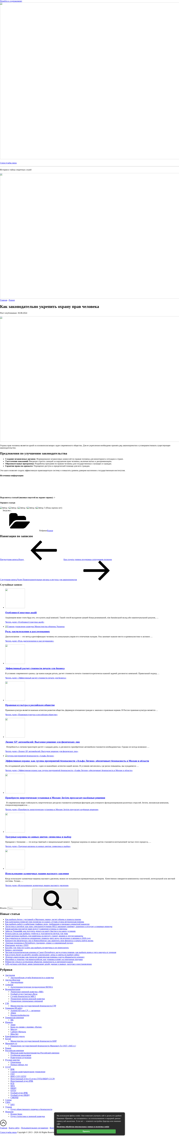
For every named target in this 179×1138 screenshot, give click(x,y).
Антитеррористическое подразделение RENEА (31, 987)
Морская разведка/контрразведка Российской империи (34, 1053)
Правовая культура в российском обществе (30, 705)
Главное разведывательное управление (27, 1072)
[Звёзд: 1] (4, 508)
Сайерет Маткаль (18, 1032)
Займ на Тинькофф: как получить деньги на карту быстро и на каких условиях (40, 931)
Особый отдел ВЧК (19, 1093)
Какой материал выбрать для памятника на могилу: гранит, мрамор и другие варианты (44, 936)
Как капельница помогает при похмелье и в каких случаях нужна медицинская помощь (44, 922)
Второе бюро (16, 1114)
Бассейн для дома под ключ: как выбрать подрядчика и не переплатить (37, 948)
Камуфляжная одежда (15, 1036)
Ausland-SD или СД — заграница (25, 1010)
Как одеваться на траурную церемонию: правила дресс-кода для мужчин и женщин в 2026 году (48, 938)
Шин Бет (14, 1034)
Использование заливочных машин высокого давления (37, 873)
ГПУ (12, 1074)
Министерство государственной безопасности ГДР (33, 1006)
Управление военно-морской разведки (27, 999)
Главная (3, 1128)
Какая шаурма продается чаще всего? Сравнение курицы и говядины (36, 929)
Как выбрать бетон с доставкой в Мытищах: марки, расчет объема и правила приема (43, 919)
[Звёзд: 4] (31, 508)
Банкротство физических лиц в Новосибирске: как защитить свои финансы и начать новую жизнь (49, 940)
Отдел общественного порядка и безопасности (31, 1109)
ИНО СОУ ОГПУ (18, 1076)
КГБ (12, 1083)
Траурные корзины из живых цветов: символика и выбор (38, 836)
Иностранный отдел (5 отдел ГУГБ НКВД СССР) (32, 1079)
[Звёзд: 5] (40, 508)
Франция (9, 1112)
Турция (8, 1107)
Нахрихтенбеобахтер (19, 1015)
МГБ (12, 1086)
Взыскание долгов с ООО (16, 945)
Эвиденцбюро (16, 982)
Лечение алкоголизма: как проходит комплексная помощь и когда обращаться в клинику (45, 957)
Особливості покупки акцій (21, 612)
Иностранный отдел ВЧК (21, 1081)
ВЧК (12, 1069)
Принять (86, 1131)
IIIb (11, 1020)
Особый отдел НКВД (19, 1095)
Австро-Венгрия (12, 980)
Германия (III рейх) (13, 1008)
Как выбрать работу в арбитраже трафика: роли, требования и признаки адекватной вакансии (47, 924)
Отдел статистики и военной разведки (27, 1116)
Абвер (13, 1013)
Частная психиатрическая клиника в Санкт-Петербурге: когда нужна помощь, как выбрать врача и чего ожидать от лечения (60, 952)
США (7, 1102)
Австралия (10, 975)
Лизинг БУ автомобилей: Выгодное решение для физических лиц (42, 742)
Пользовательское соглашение (34, 1128)
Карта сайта (14, 1128)
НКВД (13, 1088)
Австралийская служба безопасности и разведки (32, 977)
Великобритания (12, 989)
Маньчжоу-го (11, 1043)
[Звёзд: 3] (22, 508)
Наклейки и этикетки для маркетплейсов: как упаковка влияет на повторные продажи (44, 959)
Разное (50, 530)
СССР (8, 1067)
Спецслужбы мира (8, 163)
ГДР (7, 1003)
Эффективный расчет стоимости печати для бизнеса (35, 668)
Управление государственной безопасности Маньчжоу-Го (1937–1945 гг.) (43, 1046)
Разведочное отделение (20, 1057)
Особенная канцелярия (20, 1055)
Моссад (13, 1029)
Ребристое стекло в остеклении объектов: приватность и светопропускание (39, 962)
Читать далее (24, 622)
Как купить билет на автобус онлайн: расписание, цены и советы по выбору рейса (42, 955)
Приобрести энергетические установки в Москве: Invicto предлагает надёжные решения (55, 797)
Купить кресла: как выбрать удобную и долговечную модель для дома (36, 933)
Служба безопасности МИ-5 (23, 996)
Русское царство (12, 1060)
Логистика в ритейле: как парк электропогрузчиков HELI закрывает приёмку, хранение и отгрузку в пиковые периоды (58, 926)
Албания (9, 985)
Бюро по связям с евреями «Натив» (26, 1027)
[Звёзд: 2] (13, 508)
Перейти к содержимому (11, 1)
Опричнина (15, 1062)
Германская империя (14, 1017)
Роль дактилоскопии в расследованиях (27, 631)
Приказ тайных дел (19, 1065)
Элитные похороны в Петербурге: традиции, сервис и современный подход (39, 943)
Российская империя (14, 1050)
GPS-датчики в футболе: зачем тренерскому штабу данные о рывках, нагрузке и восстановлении (48, 964)
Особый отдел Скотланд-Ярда (23, 994)
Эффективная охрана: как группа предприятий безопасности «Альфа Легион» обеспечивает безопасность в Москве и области (77, 760)
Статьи (8, 1100)
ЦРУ (12, 1104)
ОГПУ (13, 1090)
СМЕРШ (14, 1097)
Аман (12, 1025)
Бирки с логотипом (14, 950)
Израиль (9, 1022)
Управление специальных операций (26, 1001)
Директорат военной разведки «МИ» (27, 992)
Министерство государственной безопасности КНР (33, 1041)
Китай (8, 1039)
